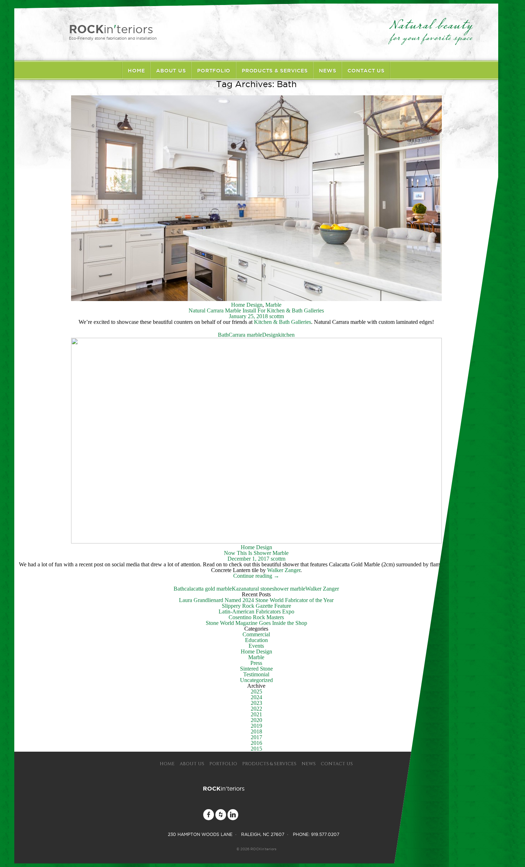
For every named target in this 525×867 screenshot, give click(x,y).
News (327, 71)
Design (270, 335)
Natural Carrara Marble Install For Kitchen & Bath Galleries (256, 310)
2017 (256, 737)
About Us (171, 71)
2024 (256, 697)
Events (256, 646)
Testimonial (256, 674)
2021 (256, 714)
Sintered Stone (256, 669)
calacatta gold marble (208, 589)
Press (256, 663)
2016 (256, 743)
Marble (273, 305)
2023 (256, 703)
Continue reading (256, 576)
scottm (276, 316)
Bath (223, 335)
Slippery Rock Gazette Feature (256, 606)
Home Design (246, 305)
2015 (256, 749)
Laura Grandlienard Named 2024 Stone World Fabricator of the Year (256, 600)
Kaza (238, 589)
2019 (256, 726)
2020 (256, 720)
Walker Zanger (283, 570)
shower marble (288, 589)
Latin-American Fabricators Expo (256, 611)
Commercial (256, 634)
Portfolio (213, 71)
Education (256, 640)
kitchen (286, 335)
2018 (256, 731)
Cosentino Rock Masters (256, 617)
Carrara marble (245, 335)
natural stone (258, 589)
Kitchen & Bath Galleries (282, 322)
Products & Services (275, 71)
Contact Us (366, 71)
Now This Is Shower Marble (256, 553)
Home (136, 71)
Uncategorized (256, 680)
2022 (256, 709)
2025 (256, 691)
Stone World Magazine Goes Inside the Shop (256, 623)
